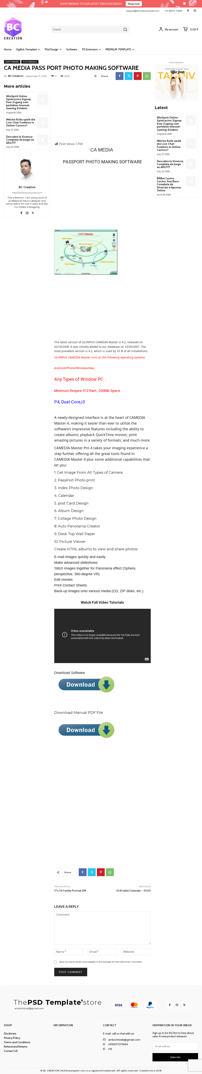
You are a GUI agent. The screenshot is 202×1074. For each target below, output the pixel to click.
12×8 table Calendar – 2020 (133, 890)
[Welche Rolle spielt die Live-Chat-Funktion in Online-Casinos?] (42, 122)
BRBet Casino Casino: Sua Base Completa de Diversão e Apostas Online (169, 184)
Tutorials (30, 61)
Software (12, 61)
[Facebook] (188, 10)
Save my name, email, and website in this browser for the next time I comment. (100, 961)
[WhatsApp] (147, 76)
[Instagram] (195, 10)
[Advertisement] (102, 112)
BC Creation (15, 75)
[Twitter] (129, 76)
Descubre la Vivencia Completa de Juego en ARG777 (20, 140)
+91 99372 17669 (173, 10)
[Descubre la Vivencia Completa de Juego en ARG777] (42, 139)
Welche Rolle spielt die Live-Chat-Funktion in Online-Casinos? (20, 122)
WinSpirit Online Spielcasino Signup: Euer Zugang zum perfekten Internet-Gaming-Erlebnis (18, 102)
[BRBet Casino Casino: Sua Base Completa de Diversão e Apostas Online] (191, 181)
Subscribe (175, 1057)
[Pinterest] (138, 76)
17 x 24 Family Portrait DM (70, 890)
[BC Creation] (27, 170)
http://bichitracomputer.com (27, 192)
